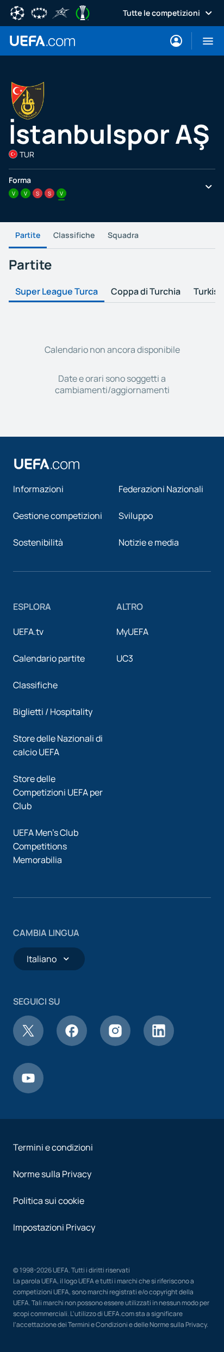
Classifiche (74, 235)
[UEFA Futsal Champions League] (61, 12)
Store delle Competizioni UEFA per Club (58, 792)
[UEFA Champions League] (17, 12)
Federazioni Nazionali (161, 489)
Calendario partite (49, 658)
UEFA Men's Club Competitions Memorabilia (45, 846)
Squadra (123, 235)
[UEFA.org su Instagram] (115, 1043)
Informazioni (38, 489)
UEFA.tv (28, 632)
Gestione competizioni (57, 516)
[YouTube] (28, 1090)
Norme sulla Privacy (52, 1174)
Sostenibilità (38, 542)
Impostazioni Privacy (54, 1227)
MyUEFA (132, 632)
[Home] (46, 463)
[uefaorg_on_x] (28, 1043)
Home (42, 40)
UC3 (124, 658)
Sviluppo (136, 516)
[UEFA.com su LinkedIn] (159, 1043)
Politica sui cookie (48, 1201)
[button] (203, 41)
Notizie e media (149, 542)
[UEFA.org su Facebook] (72, 1043)
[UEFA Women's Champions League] (39, 12)
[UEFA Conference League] (82, 12)
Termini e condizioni (53, 1147)
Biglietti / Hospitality (52, 712)
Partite (27, 235)
